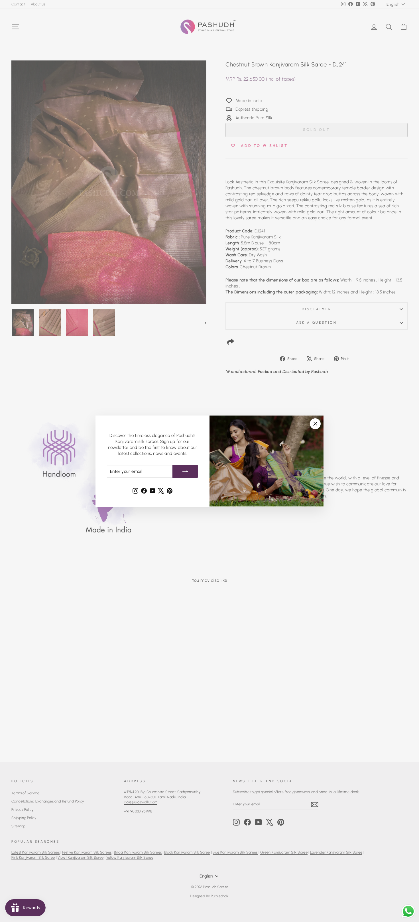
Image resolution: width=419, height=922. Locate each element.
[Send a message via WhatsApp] (408, 911)
